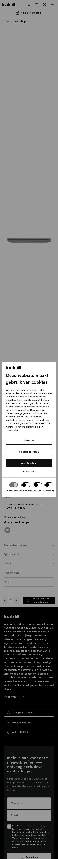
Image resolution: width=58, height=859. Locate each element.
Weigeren (29, 441)
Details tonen (29, 471)
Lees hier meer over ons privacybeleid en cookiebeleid (29, 426)
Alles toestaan (29, 463)
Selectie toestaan (29, 452)
